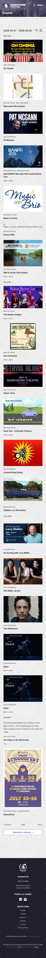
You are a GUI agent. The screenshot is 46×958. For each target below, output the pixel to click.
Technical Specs (33, 936)
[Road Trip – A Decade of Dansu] (23, 411)
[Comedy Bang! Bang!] (23, 453)
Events (23, 910)
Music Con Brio (10, 218)
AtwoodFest (9, 814)
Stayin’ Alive (9, 393)
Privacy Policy (23, 928)
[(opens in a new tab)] (23, 87)
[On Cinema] (23, 51)
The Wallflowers (11, 628)
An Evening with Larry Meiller (17, 552)
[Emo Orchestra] (23, 336)
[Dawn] (23, 647)
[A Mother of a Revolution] (23, 491)
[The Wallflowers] (23, 609)
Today (23, 825)
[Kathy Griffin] (23, 225)
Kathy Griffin (9, 234)
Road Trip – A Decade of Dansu (18, 431)
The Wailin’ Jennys (12, 590)
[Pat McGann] (23, 123)
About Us (23, 917)
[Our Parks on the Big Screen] (23, 727)
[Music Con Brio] (23, 199)
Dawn (6, 666)
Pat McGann (9, 140)
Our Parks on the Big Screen (16, 739)
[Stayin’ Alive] (23, 376)
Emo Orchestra (10, 355)
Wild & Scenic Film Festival (16, 272)
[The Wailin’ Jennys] (23, 571)
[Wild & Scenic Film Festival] (23, 253)
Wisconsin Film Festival (14, 106)
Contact (23, 924)
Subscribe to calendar (22, 832)
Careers (23, 921)
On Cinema (8, 68)
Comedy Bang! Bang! (13, 472)
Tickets (23, 914)
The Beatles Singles (12, 314)
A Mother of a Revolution (15, 510)
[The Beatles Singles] (23, 297)
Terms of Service (27, 947)
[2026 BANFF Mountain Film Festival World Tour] (23, 156)
